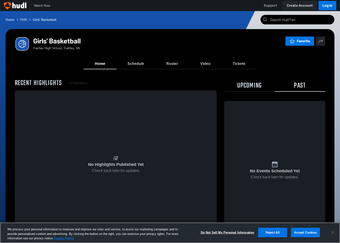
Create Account (300, 5)
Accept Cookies (305, 232)
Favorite (303, 41)
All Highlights (78, 83)
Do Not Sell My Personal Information (227, 232)
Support (270, 5)
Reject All (273, 232)
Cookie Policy (64, 238)
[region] (170, 232)
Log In (327, 5)
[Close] (333, 232)
